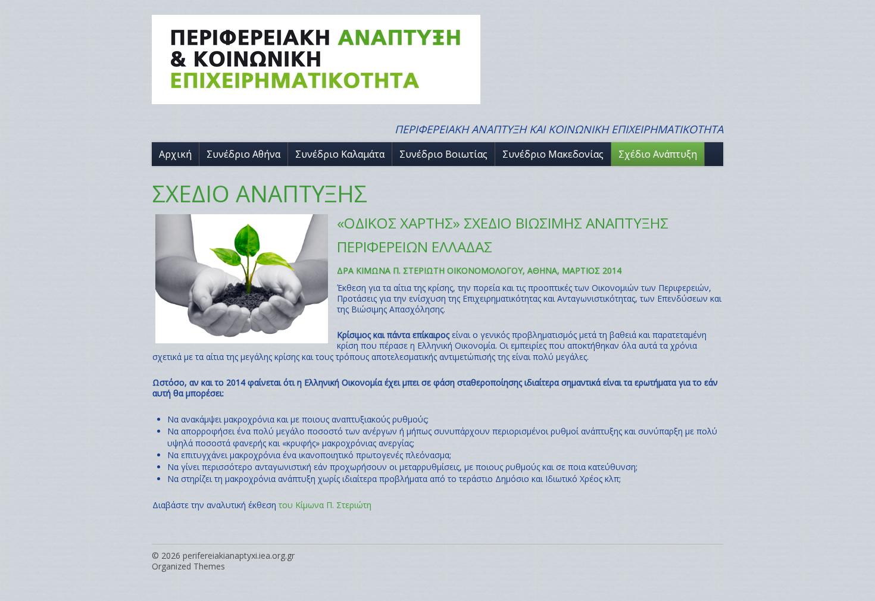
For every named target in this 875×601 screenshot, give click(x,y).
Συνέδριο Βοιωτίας (443, 154)
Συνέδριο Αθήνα (243, 154)
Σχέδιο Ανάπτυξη (657, 154)
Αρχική (175, 154)
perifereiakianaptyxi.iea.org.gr (239, 555)
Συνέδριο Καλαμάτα (340, 154)
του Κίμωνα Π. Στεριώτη (325, 505)
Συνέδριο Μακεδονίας (553, 154)
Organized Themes (188, 566)
